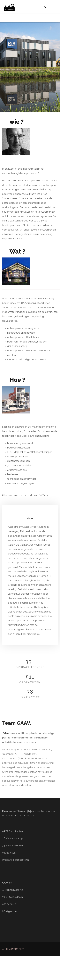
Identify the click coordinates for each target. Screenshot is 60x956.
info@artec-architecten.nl (15, 859)
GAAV (42, 495)
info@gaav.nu (9, 911)
